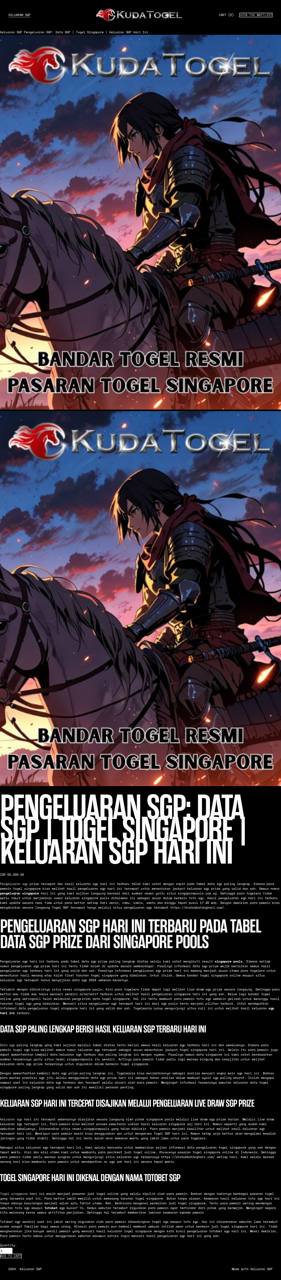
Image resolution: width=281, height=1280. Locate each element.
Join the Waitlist (256, 15)
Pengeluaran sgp (14, 884)
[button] (11, 1256)
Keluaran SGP (19, 15)
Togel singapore (14, 1193)
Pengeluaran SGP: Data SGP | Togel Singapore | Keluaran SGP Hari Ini (86, 32)
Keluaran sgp (11, 1119)
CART (226, 15)
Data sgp (7, 1045)
